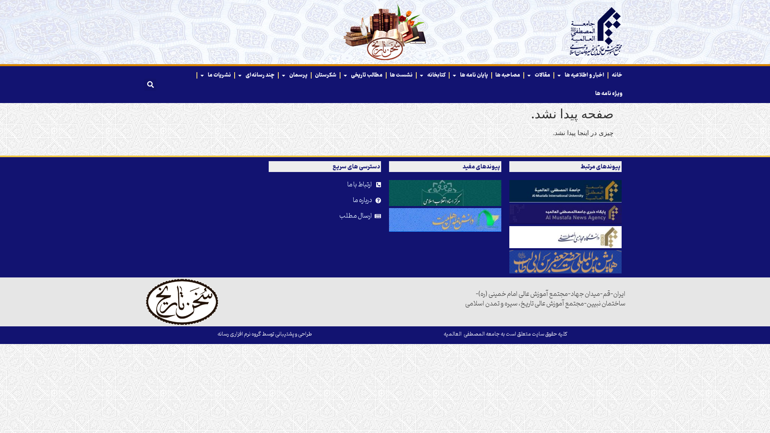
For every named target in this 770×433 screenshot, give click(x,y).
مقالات (542, 75)
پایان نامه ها (474, 75)
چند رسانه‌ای (260, 75)
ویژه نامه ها (608, 93)
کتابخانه (436, 75)
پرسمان (298, 75)
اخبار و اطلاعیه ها (584, 75)
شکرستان (325, 75)
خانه (617, 75)
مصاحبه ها (507, 75)
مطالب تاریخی (367, 75)
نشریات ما (219, 75)
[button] (150, 85)
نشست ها (401, 75)
